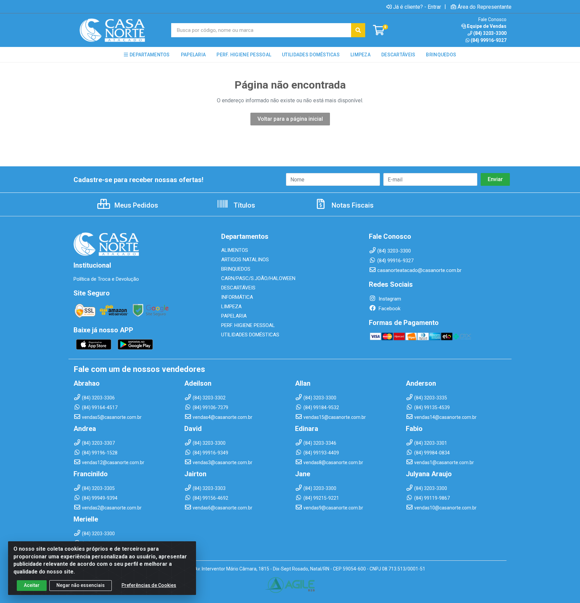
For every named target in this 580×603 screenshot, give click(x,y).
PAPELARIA (234, 316)
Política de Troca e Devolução (106, 279)
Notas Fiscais (352, 205)
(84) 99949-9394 (99, 498)
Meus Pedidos (135, 205)
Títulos (243, 205)
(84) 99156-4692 (210, 498)
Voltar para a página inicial (290, 119)
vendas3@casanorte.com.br (222, 462)
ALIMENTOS (234, 250)
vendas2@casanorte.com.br (112, 507)
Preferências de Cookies (149, 585)
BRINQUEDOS (235, 269)
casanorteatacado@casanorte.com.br (419, 270)
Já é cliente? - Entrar (417, 6)
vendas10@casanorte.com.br (445, 507)
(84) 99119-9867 (432, 498)
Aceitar (32, 585)
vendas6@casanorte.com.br (222, 507)
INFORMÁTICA (237, 297)
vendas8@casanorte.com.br (333, 462)
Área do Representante (484, 6)
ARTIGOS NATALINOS (245, 260)
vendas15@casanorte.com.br (334, 417)
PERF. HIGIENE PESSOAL (248, 325)
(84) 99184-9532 (321, 407)
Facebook (388, 309)
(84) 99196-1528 (99, 452)
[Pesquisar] (358, 30)
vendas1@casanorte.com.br (444, 462)
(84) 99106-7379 (210, 407)
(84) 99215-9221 (321, 498)
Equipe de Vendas (486, 26)
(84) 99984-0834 (432, 452)
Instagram (389, 299)
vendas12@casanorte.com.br (113, 462)
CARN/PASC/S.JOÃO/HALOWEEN (258, 278)
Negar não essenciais (80, 585)
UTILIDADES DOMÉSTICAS (250, 335)
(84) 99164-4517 (99, 407)
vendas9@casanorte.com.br (333, 507)
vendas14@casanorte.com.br (445, 417)
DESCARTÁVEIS (238, 288)
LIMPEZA (231, 307)
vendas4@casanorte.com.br (222, 417)
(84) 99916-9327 (488, 40)
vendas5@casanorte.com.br (112, 417)
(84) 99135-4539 (432, 407)
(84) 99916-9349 (210, 452)
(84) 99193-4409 (321, 452)
